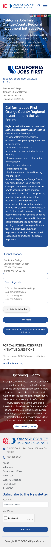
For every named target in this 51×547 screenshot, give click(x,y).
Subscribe (25, 529)
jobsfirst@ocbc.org (13, 363)
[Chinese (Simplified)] (38, 15)
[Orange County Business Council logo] (19, 6)
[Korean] (45, 15)
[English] (31, 15)
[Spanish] (35, 15)
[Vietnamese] (42, 15)
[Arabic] (49, 15)
